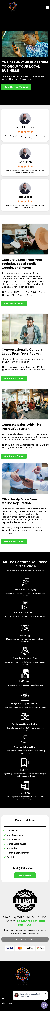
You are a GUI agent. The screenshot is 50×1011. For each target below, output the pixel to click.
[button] (47, 7)
